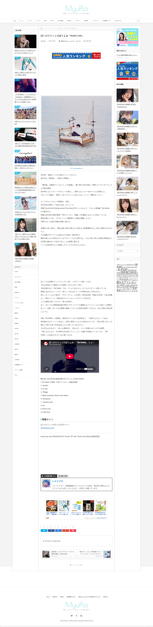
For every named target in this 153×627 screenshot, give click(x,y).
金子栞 (133, 291)
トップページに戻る (77, 565)
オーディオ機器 (19, 370)
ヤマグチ (43, 41)
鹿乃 (137, 291)
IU (117, 270)
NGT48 (16, 333)
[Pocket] (73, 530)
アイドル (38, 20)
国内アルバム (64, 41)
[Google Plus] (65, 530)
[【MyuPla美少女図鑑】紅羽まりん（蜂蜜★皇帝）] (127, 117)
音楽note (69, 20)
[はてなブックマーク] (58, 530)
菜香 (122, 291)
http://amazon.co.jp (78, 168)
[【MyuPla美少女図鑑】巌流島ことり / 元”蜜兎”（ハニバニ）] (127, 161)
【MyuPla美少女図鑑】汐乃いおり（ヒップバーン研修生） (127, 150)
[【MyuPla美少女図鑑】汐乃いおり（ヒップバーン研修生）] (127, 139)
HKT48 (16, 339)
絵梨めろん (129, 288)
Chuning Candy (130, 267)
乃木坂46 (17, 359)
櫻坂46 (16, 354)
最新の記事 (64, 476)
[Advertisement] (76, 79)
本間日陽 (132, 285)
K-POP (52, 20)
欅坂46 (16, 313)
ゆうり (127, 275)
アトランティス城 (133, 275)
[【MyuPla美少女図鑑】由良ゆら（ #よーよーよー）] (127, 205)
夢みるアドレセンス (126, 283)
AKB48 (16, 318)
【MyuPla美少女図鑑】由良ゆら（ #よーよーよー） (127, 216)
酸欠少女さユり (128, 291)
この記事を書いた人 (50, 476)
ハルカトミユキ (133, 278)
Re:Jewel (131, 270)
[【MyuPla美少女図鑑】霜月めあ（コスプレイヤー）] (127, 227)
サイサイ (125, 276)
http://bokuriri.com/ (47, 428)
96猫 (127, 264)
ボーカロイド (18, 276)
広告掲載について (71, 596)
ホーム (48, 596)
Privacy (62, 596)
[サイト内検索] (138, 21)
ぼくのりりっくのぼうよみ (52, 541)
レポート (78, 20)
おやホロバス (129, 274)
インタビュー (95, 20)
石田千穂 (128, 287)
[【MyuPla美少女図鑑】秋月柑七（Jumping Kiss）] (127, 95)
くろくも (135, 274)
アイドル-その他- (19, 302)
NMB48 (16, 323)
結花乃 (124, 288)
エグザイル (119, 276)
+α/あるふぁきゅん (121, 264)
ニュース (21, 20)
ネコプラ (123, 278)
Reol (135, 270)
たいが (123, 275)
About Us (55, 596)
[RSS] (81, 615)
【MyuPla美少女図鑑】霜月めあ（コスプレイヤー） (126, 238)
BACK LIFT (132, 264)
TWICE (133, 272)
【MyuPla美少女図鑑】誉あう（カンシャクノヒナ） (127, 194)
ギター (16, 375)
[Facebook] (51, 530)
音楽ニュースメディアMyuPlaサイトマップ (89, 596)
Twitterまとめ (118, 20)
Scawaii (118, 272)
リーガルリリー (126, 280)
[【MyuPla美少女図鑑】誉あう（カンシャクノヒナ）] (127, 183)
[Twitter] (44, 530)
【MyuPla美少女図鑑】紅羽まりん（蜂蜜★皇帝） (127, 128)
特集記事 (86, 20)
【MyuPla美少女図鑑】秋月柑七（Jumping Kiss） (126, 106)
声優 (45, 20)
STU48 (16, 328)
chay (124, 267)
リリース (29, 20)
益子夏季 (122, 287)
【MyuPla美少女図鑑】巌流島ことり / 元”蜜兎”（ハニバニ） (127, 172)
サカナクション (132, 276)
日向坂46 (17, 344)
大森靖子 (122, 285)
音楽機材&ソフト (107, 20)
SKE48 (16, 349)
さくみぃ (119, 275)
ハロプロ (17, 308)
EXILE (135, 267)
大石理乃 (128, 285)
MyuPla (76, 8)
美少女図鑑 (60, 20)
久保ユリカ (135, 280)
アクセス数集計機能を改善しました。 (127, 55)
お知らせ (105, 596)
